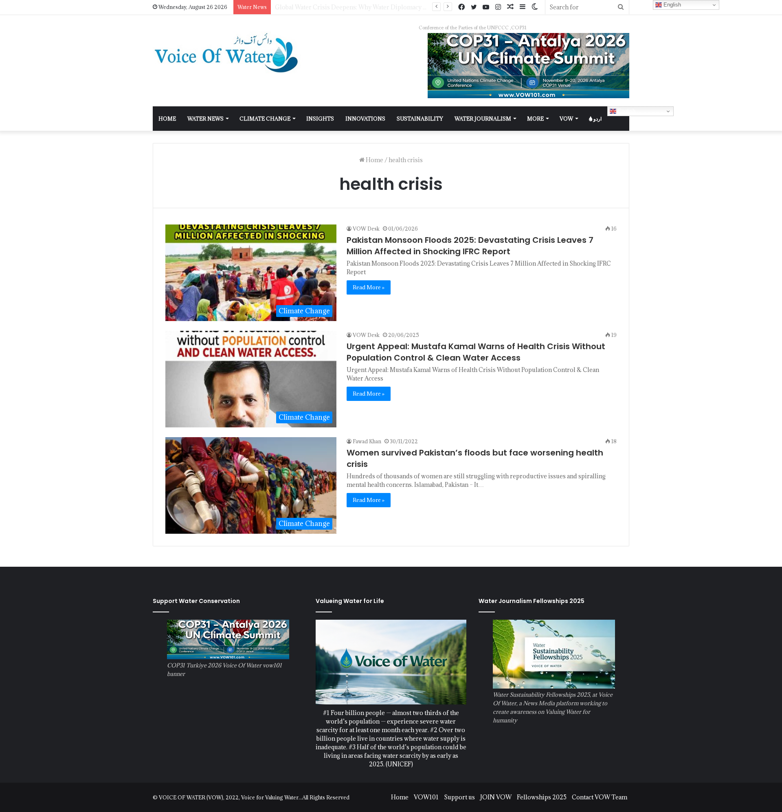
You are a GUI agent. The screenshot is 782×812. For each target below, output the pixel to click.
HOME (167, 118)
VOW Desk (366, 228)
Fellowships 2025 (542, 797)
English (625, 111)
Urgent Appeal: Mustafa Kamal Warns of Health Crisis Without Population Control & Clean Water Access (476, 352)
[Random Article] (510, 7)
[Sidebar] (522, 7)
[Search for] (621, 7)
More (535, 118)
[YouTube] (486, 7)
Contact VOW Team (599, 797)
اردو (597, 118)
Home (374, 160)
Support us (459, 797)
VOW (566, 118)
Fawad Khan (367, 441)
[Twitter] (474, 7)
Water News (205, 118)
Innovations (365, 118)
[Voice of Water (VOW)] (228, 52)
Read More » (368, 287)
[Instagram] (498, 7)
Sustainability (420, 118)
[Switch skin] (535, 7)
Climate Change (264, 118)
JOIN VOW (496, 797)
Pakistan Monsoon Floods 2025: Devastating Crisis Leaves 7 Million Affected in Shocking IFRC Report (470, 245)
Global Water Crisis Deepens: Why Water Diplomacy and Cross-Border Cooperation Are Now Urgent (416, 7)
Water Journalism (483, 118)
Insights (320, 118)
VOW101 (426, 797)
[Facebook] (461, 7)
